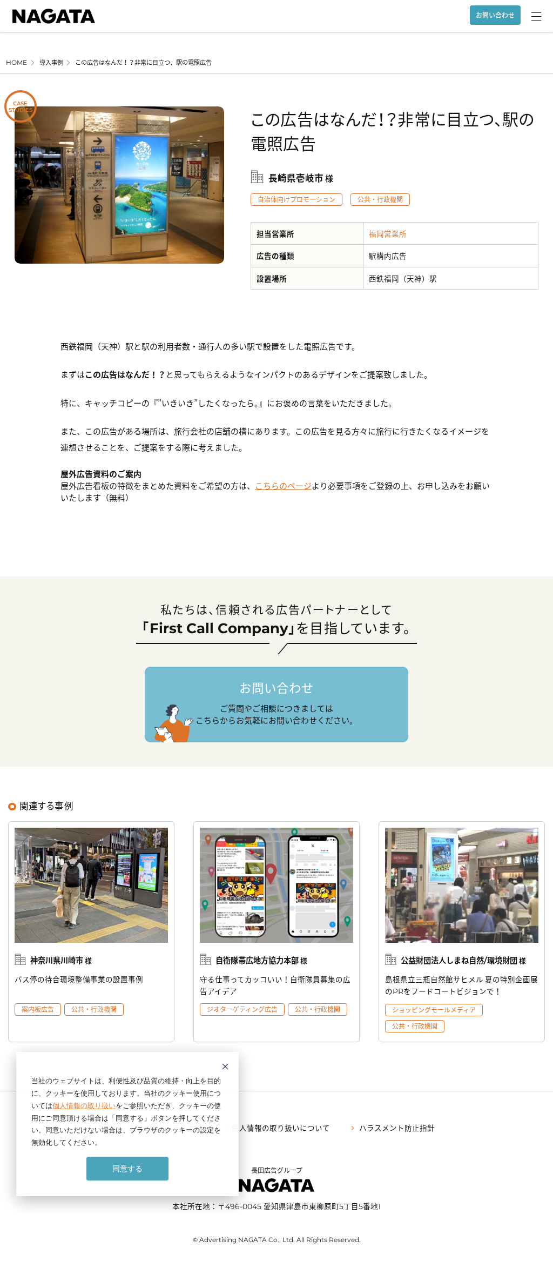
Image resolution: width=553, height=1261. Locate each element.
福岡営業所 (388, 233)
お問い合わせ (495, 15)
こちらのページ (283, 486)
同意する (127, 1168)
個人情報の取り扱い (84, 1105)
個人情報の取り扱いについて (281, 1127)
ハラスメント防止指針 (397, 1127)
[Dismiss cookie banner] (225, 1068)
